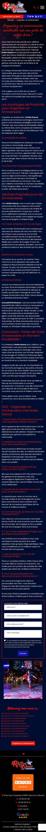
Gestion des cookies (23, 829)
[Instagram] (41, 16)
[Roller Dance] (14, 12)
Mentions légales (22, 824)
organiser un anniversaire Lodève (14, 723)
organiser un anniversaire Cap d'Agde (16, 726)
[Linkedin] (32, 16)
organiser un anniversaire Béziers (14, 718)
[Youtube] (36, 16)
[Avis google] (23, 816)
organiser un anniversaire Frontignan (16, 736)
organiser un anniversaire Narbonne (15, 733)
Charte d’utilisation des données (17, 827)
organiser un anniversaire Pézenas (15, 728)
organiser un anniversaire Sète (13, 721)
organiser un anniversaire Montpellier (15, 713)
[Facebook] (27, 16)
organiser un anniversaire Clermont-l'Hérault (18, 716)
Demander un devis (11, 16)
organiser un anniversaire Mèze (14, 731)
